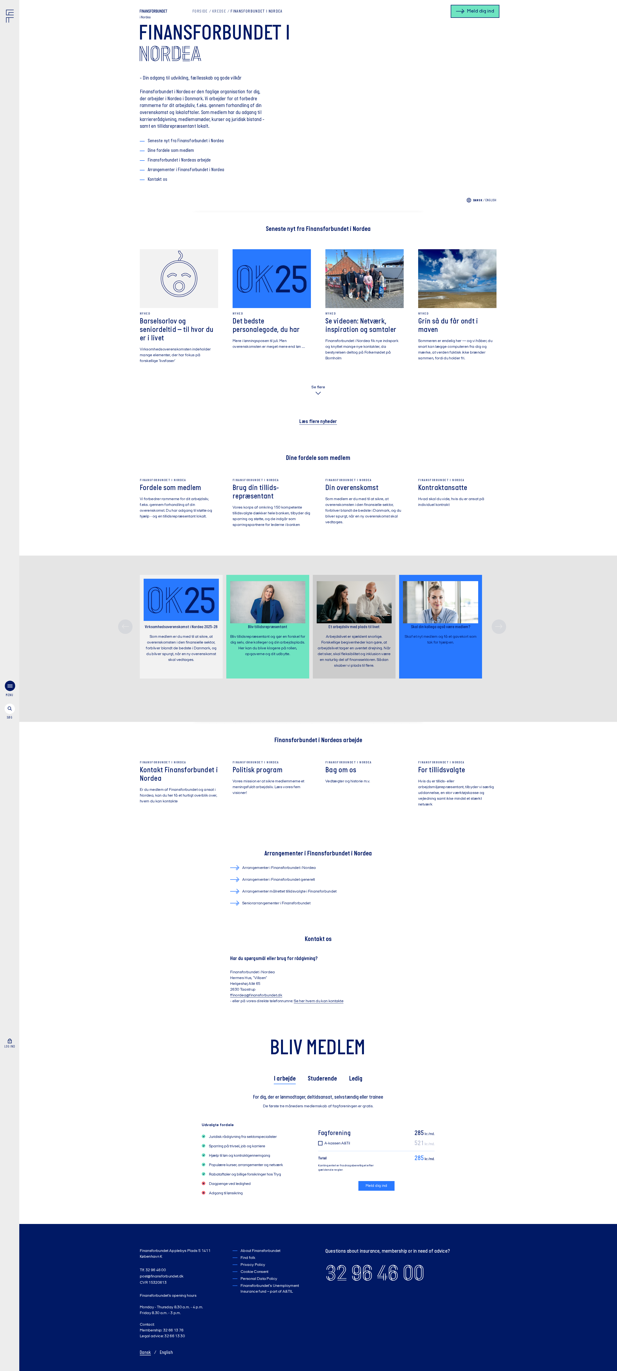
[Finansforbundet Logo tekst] (153, 12)
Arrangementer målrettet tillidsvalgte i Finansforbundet (289, 892)
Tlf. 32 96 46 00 (153, 1270)
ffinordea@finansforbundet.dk (256, 995)
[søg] (9, 712)
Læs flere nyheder (318, 421)
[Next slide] (499, 626)
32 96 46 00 (374, 1273)
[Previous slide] (125, 626)
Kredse (219, 11)
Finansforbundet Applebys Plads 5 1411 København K (175, 1254)
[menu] (9, 690)
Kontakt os (157, 179)
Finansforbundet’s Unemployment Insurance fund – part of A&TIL (270, 1289)
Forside (200, 11)
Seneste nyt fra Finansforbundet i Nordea (186, 141)
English (490, 200)
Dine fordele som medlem (171, 150)
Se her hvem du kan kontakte (318, 1001)
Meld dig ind (376, 1186)
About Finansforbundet (261, 1251)
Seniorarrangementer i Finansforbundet (276, 903)
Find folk (248, 1258)
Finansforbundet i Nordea (256, 11)
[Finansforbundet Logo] (11, 17)
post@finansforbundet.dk (161, 1276)
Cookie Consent (254, 1272)
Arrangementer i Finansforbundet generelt (278, 880)
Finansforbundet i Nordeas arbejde (179, 160)
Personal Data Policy (259, 1279)
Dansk (145, 1352)
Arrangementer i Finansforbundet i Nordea (186, 170)
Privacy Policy (253, 1265)
